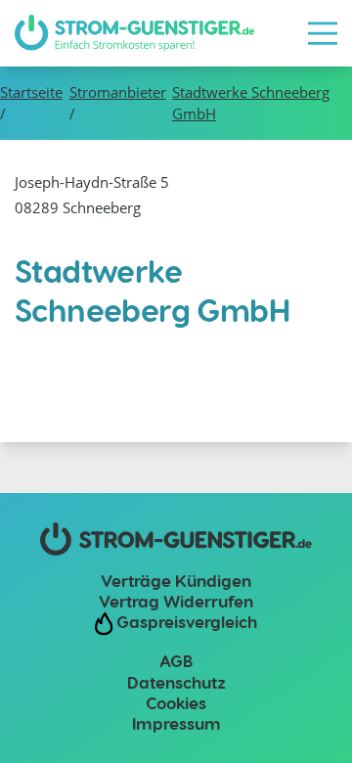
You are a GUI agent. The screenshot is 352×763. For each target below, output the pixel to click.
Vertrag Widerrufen (176, 600)
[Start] (134, 33)
